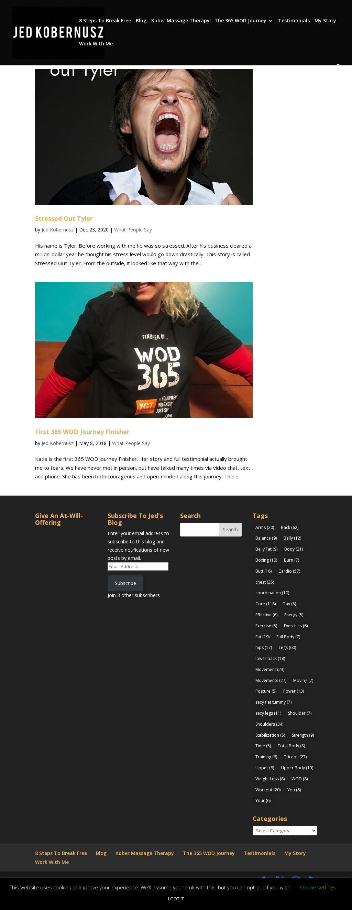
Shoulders (269, 724)
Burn (291, 560)
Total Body (291, 746)
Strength (303, 735)
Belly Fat (266, 549)
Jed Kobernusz (58, 229)
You (294, 790)
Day (289, 604)
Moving (303, 680)
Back (289, 527)
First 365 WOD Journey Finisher (82, 431)
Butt (263, 571)
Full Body (288, 637)
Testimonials (294, 21)
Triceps (295, 757)
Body (293, 549)
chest (264, 582)
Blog (141, 21)
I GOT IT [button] (176, 899)
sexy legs (268, 713)
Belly (292, 538)
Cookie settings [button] (318, 887)
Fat (262, 637)
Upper (264, 768)
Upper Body (297, 768)
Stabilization (270, 735)
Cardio (289, 571)
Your (263, 800)
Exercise (266, 626)
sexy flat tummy (273, 702)
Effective (266, 615)
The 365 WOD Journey (240, 21)
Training (266, 757)
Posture (265, 691)
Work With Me (96, 44)
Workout (267, 790)
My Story (325, 21)
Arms (264, 527)
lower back (270, 658)
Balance (266, 538)
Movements (270, 680)
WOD (300, 779)
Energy (293, 615)
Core (265, 604)
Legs (287, 647)
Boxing (266, 560)
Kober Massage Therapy (180, 21)
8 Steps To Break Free (105, 21)
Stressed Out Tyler (64, 218)
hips (263, 647)
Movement (269, 669)
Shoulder (299, 713)
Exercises (296, 626)
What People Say (133, 229)
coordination (272, 593)
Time (263, 746)
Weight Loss (270, 779)
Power (293, 691)
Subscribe (125, 583)
